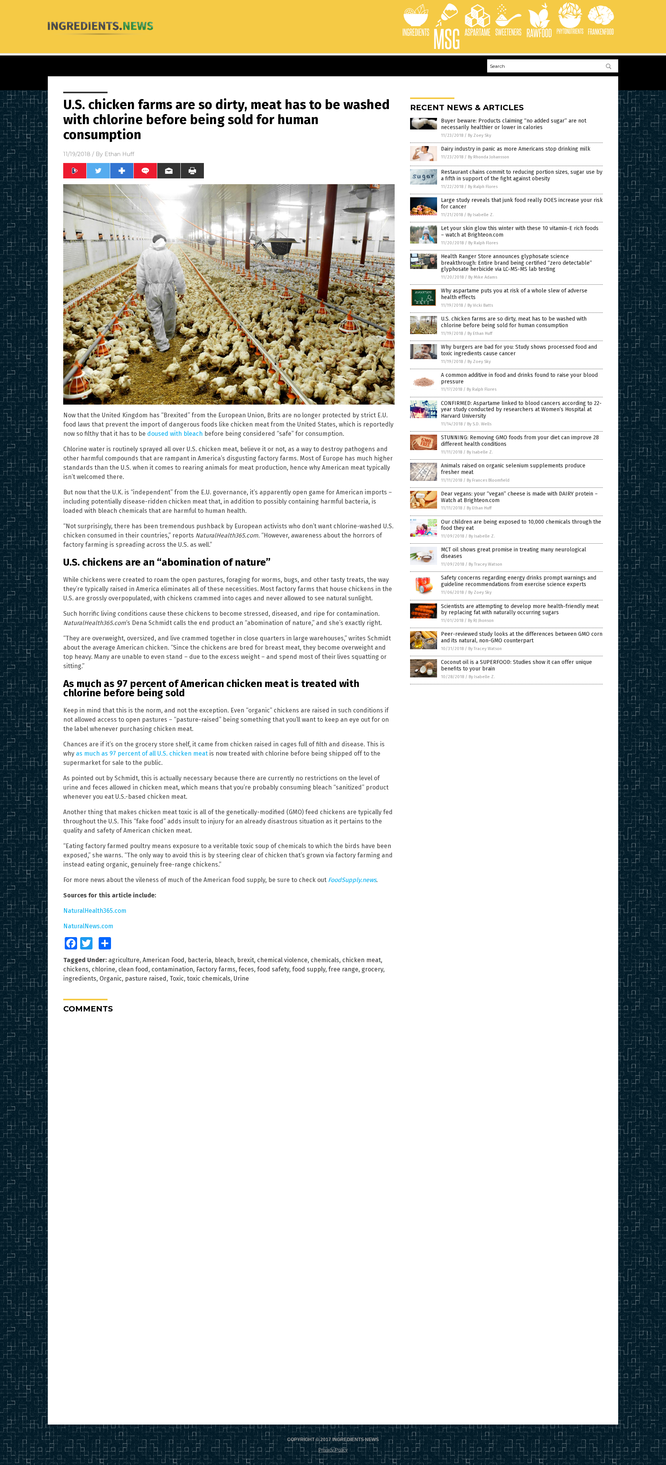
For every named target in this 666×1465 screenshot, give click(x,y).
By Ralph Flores (483, 186)
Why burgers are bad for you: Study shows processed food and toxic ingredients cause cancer (519, 350)
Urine (241, 978)
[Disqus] (229, 1115)
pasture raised (145, 978)
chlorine (103, 969)
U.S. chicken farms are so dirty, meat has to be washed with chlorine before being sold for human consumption (514, 322)
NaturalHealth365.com (94, 910)
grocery (372, 969)
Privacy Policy (333, 1450)
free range (343, 969)
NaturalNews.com (88, 926)
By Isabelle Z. (481, 214)
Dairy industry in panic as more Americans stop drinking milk (515, 149)
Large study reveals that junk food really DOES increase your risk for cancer (522, 203)
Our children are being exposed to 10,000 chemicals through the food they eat (521, 525)
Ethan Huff (119, 154)
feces (246, 969)
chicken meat (361, 960)
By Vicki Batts (480, 305)
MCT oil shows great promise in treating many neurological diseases (513, 552)
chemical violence (282, 960)
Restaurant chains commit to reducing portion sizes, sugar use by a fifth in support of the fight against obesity (521, 175)
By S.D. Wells (479, 424)
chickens (76, 969)
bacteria (200, 960)
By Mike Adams (482, 277)
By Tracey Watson (485, 564)
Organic (110, 978)
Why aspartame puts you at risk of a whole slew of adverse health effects (514, 294)
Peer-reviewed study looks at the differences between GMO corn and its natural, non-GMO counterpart (521, 637)
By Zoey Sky (479, 135)
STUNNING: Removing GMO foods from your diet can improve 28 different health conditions (520, 440)
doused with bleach (175, 433)
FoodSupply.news (352, 880)
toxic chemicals (208, 978)
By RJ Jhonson (481, 620)
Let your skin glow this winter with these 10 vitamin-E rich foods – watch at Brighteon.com (520, 231)
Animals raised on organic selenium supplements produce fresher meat (513, 468)
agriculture (124, 960)
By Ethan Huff (480, 333)
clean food (133, 969)
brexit (245, 960)
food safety (273, 969)
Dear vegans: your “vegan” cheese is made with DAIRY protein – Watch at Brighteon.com (519, 497)
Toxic (177, 978)
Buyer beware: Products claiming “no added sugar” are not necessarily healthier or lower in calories (513, 124)
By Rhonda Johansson (488, 157)
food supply (308, 969)
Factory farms (215, 969)
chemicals (325, 960)
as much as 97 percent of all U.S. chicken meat (142, 753)
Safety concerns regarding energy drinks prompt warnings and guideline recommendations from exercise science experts (518, 581)
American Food (164, 960)
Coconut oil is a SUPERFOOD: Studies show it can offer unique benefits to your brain (516, 665)
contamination (172, 969)
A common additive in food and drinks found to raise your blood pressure (519, 378)
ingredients (79, 978)
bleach (224, 960)
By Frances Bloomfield (488, 480)
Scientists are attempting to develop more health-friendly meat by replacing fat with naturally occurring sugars (520, 609)
